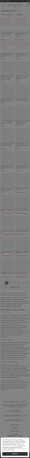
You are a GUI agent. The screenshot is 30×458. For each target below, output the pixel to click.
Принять (15, 453)
